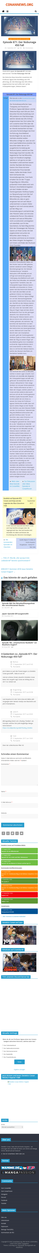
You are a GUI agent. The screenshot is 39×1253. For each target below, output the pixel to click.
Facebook (4, 1200)
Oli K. (20, 48)
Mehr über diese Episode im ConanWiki (15, 483)
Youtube (3, 1203)
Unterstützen (5, 1220)
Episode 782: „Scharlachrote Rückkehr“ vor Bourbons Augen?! (19, 644)
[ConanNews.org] (3, 11)
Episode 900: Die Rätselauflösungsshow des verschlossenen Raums (18, 604)
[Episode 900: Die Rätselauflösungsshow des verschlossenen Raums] (19, 582)
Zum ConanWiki (6, 1188)
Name (3, 791)
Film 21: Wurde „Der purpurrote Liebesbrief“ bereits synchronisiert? (15, 559)
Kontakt (3, 1223)
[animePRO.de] (31, 1167)
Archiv (3, 1124)
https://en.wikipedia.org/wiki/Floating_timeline (17, 728)
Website (4, 813)
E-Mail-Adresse (6, 802)
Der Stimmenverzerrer (10, 1051)
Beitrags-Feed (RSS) (7, 1229)
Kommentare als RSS (7, 1232)
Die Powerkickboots (10, 1057)
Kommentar (5, 764)
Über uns (4, 1217)
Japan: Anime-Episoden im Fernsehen (19, 39)
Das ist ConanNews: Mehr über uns (14, 1154)
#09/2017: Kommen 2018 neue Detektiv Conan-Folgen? (17, 570)
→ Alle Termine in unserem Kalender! (13, 916)
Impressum (4, 1226)
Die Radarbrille (8, 1054)
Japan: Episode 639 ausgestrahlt (15, 614)
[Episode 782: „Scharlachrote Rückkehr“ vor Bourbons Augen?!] (19, 621)
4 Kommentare (29, 48)
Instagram (4, 1194)
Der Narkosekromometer (11, 1048)
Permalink (16, 667)
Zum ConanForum (6, 1191)
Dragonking (17, 690)
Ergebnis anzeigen (19, 1069)
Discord (3, 1197)
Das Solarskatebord (10, 1045)
